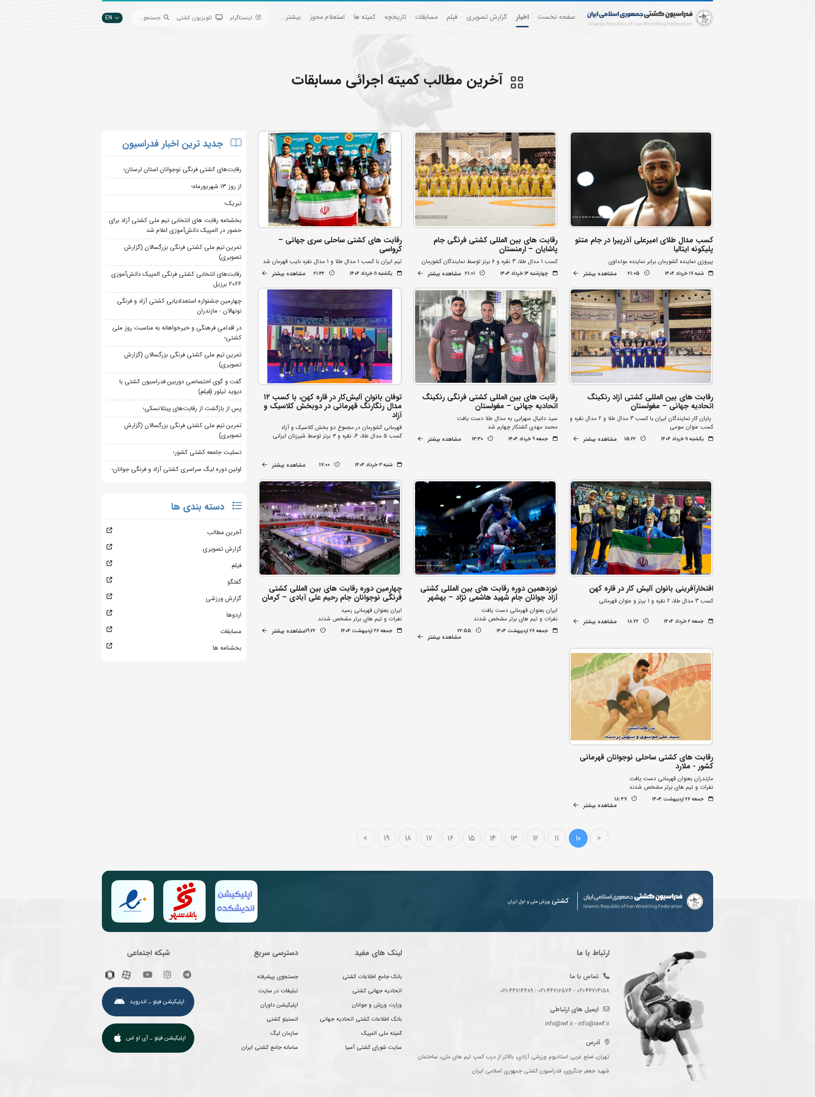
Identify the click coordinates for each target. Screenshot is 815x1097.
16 (450, 838)
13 (513, 838)
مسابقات (426, 17)
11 (556, 838)
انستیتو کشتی (282, 1019)
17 (429, 838)
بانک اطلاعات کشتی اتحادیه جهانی (361, 1019)
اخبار (522, 17)
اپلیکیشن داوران (279, 1004)
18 (408, 838)
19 (386, 838)
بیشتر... (290, 17)
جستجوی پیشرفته (277, 976)
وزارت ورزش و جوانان (377, 1004)
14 (493, 838)
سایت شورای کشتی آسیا (373, 1047)
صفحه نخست (556, 17)
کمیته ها (364, 17)
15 (471, 838)
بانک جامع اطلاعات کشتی (372, 976)
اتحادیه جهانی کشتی (377, 990)
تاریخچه (395, 17)
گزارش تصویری (486, 17)
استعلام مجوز (327, 17)
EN (108, 17)
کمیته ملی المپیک (381, 1033)
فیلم (452, 17)
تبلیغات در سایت (278, 990)
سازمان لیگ (284, 1033)
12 (535, 838)
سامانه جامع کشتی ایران (269, 1047)
